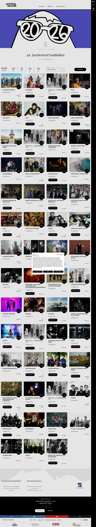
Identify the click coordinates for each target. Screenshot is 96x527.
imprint (40, 267)
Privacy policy (60, 254)
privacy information (47, 266)
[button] (35, 254)
